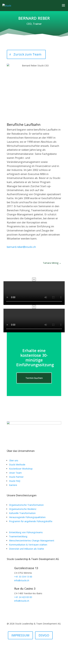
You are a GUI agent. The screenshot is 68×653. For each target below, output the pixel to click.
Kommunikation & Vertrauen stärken (28, 544)
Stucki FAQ (14, 480)
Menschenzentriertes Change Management (31, 540)
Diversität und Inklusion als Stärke (26, 548)
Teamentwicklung (18, 536)
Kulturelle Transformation (22, 513)
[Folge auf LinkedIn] (30, 441)
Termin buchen (34, 377)
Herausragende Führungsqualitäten (27, 517)
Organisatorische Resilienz (22, 508)
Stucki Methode (17, 464)
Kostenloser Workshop (21, 468)
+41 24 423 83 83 (23, 597)
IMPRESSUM (20, 635)
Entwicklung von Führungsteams (26, 532)
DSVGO (44, 635)
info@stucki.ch (21, 580)
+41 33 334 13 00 (23, 576)
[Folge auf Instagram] (37, 441)
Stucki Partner (16, 476)
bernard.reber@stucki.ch (21, 246)
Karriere (13, 485)
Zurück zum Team (27, 54)
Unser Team (15, 472)
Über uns (13, 460)
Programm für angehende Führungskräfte (30, 521)
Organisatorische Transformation (26, 504)
